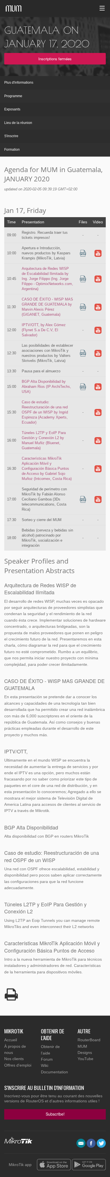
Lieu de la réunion (18, 123)
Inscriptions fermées (55, 58)
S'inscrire (11, 136)
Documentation (54, 1072)
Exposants (12, 109)
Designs (85, 1052)
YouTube (85, 1058)
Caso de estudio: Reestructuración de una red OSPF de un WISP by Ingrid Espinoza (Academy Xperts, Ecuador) (45, 412)
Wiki (44, 1065)
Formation (12, 150)
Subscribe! (55, 1114)
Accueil (10, 1040)
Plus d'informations (18, 82)
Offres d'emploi (17, 1065)
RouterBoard (89, 1040)
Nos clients (14, 1058)
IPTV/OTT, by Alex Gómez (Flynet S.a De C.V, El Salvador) (44, 330)
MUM (82, 1046)
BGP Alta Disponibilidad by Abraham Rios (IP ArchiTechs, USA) (46, 386)
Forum (47, 1059)
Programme (13, 96)
